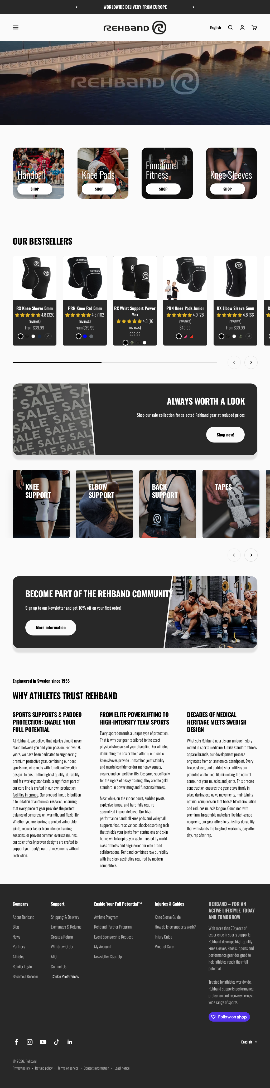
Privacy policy (21, 1068)
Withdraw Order (62, 946)
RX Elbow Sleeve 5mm (235, 308)
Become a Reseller (25, 976)
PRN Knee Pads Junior (185, 308)
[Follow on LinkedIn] (70, 1042)
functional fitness (153, 787)
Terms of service (68, 1068)
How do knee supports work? (175, 927)
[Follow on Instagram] (29, 1042)
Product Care (164, 946)
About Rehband (24, 917)
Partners (19, 946)
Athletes (18, 956)
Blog (16, 927)
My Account (102, 946)
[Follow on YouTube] (43, 1042)
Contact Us (58, 966)
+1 (249, 336)
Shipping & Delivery (65, 917)
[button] (28, 315)
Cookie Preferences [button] (65, 976)
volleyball (159, 818)
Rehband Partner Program (113, 927)
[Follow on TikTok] (56, 1042)
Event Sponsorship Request (113, 937)
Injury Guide (163, 937)
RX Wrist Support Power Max (135, 311)
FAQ (53, 956)
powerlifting (125, 787)
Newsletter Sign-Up (108, 956)
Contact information (96, 1068)
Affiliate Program (106, 917)
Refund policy (43, 1068)
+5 (48, 336)
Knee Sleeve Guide (168, 917)
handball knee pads (132, 818)
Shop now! (225, 434)
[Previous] (77, 7)
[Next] (193, 7)
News (16, 937)
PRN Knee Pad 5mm (85, 308)
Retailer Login (22, 966)
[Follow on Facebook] (16, 1042)
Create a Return (62, 937)
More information (51, 627)
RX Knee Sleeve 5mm (34, 308)
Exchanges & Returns (66, 927)
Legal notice (122, 1068)
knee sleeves (109, 760)
